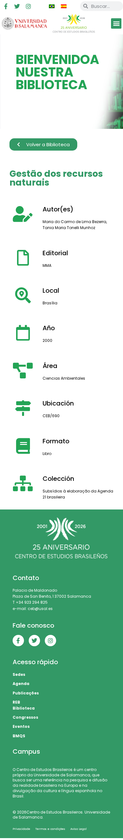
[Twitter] (17, 6)
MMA (47, 265)
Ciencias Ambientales (64, 378)
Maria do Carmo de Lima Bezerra (74, 221)
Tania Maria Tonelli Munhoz (69, 227)
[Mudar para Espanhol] (64, 6)
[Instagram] (28, 6)
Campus (26, 751)
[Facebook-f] (5, 6)
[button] (116, 23)
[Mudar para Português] (52, 6)
